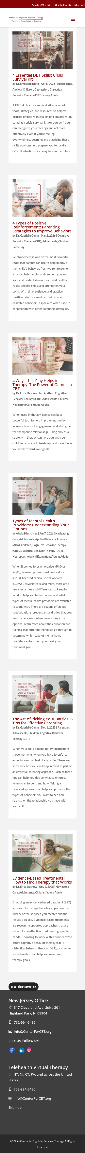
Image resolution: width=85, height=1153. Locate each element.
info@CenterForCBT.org (32, 1031)
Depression (41, 89)
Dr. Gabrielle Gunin (27, 235)
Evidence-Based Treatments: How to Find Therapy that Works (42, 880)
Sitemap (15, 1107)
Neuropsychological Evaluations (31, 556)
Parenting (18, 247)
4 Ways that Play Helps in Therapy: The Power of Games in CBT (42, 384)
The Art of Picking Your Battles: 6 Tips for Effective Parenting (42, 721)
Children (28, 89)
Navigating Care (22, 405)
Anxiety (17, 89)
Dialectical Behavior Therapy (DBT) (41, 551)
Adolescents (64, 84)
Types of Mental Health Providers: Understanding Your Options (40, 525)
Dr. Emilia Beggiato (27, 84)
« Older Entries (23, 986)
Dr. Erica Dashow (26, 393)
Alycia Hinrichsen (27, 533)
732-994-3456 (42, 5)
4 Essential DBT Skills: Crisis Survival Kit (37, 77)
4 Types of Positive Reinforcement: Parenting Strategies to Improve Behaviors (42, 227)
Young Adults (50, 95)
